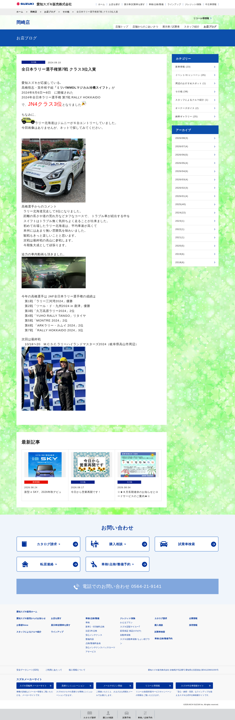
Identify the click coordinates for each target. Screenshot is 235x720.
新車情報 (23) (183, 66)
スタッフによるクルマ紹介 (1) (191, 100)
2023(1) (179, 221)
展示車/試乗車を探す (134, 4)
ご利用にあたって (53, 670)
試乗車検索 (160, 632)
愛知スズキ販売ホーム (26, 611)
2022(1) (179, 229)
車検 (88, 622)
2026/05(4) (181, 163)
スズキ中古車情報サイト (192, 685)
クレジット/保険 (193, 4)
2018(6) (179, 262)
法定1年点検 (91, 631)
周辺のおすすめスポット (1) (190, 83)
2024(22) (180, 212)
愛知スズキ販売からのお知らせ (31, 618)
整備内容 (90, 639)
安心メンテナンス (94, 635)
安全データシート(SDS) (27, 670)
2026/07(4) (181, 146)
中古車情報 (210, 4)
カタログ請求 (161, 618)
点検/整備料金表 (93, 643)
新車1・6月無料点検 (95, 626)
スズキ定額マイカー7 (130, 626)
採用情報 (193, 625)
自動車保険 (125, 635)
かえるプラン (126, 622)
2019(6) (179, 254)
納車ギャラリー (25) (186, 116)
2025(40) (180, 204)
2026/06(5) (181, 154)
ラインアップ (174, 4)
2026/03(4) (181, 179)
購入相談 (159, 625)
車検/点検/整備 (156, 4)
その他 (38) (181, 91)
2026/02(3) (181, 188)
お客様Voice (22, 625)
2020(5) (179, 245)
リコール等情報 (152, 685)
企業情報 (193, 618)
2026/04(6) (181, 171)
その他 (66, 12)
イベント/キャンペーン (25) (190, 75)
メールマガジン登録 (112, 685)
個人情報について (77, 670)
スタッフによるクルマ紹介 (28, 632)
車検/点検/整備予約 (163, 638)
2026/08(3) (181, 138)
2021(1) (179, 237)
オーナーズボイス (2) (187, 108)
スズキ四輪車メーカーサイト (33, 685)
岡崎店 (33, 12)
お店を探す (114, 4)
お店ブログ (49, 12)
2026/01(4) (181, 196)
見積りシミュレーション (73, 685)
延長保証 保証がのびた (130, 631)
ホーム (101, 4)
